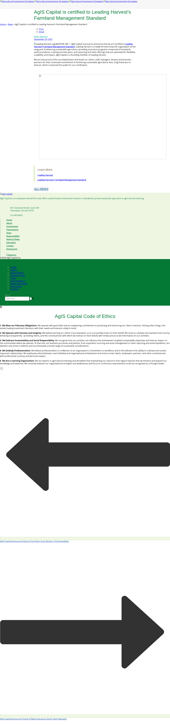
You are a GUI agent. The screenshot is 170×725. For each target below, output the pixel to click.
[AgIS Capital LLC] (68, 1)
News (10, 24)
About (9, 223)
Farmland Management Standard (59, 46)
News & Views (13, 239)
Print (41, 29)
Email (41, 31)
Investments (12, 226)
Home (3, 24)
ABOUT (14, 270)
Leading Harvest (45, 175)
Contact (10, 245)
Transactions (12, 229)
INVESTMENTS (17, 273)
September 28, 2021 (43, 39)
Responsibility (13, 236)
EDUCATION (16, 286)
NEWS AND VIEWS (19, 283)
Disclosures (11, 249)
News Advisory (41, 36)
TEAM (13, 278)
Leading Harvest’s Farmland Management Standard (61, 180)
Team (8, 233)
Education (11, 242)
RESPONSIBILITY (18, 281)
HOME (13, 267)
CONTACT (15, 289)
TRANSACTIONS (18, 275)
